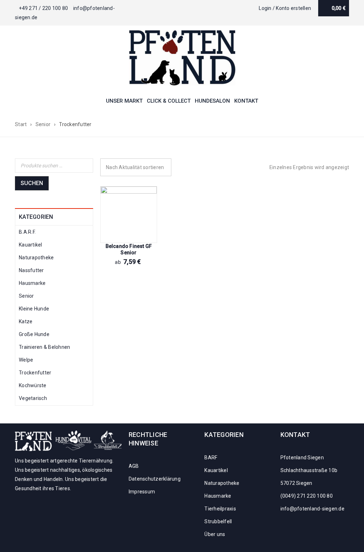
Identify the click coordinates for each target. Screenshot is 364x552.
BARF (210, 457)
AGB (134, 466)
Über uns (214, 534)
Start (21, 124)
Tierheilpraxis (220, 509)
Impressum (142, 491)
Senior (43, 124)
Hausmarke (32, 283)
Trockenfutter (35, 372)
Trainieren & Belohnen (44, 347)
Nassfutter (31, 270)
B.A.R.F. (27, 232)
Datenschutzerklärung (155, 479)
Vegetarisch (33, 398)
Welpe (26, 360)
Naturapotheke (36, 257)
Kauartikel (30, 245)
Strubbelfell (218, 521)
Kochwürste (33, 385)
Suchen (32, 183)
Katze (25, 321)
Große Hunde (34, 334)
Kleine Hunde (34, 309)
